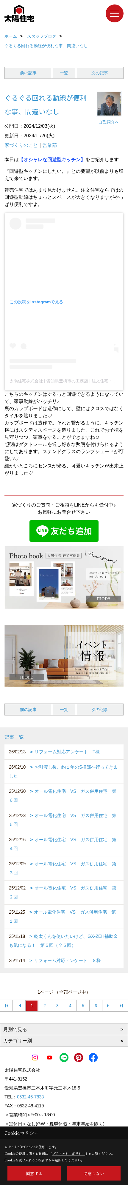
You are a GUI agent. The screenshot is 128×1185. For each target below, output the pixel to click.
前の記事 (28, 72)
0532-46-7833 (30, 1096)
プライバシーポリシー (68, 1153)
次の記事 (99, 72)
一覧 (64, 72)
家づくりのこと (21, 145)
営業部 (50, 145)
